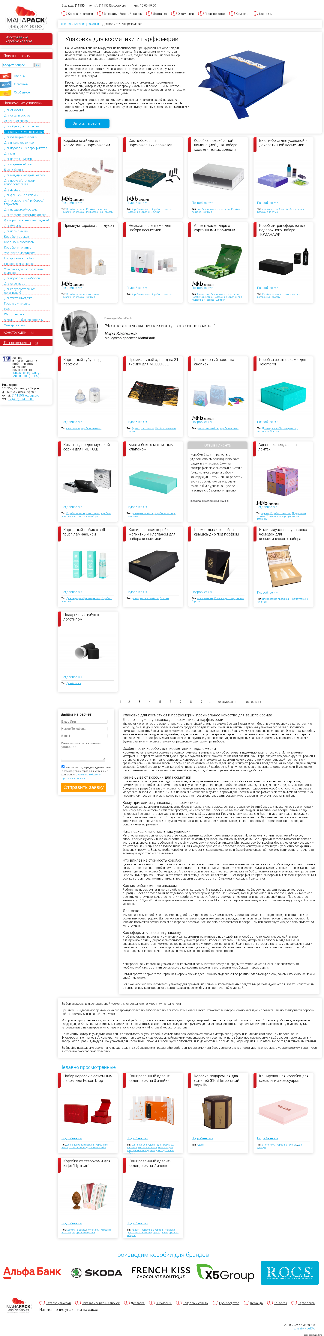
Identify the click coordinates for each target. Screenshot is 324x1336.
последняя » (252, 701)
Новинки (20, 76)
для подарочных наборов (99, 212)
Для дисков (12, 189)
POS (7, 309)
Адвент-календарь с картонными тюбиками (214, 227)
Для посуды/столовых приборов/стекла (19, 182)
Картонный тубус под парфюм (82, 361)
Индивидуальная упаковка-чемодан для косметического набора (283, 534)
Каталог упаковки (80, 14)
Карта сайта (306, 1303)
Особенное (22, 92)
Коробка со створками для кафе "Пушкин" (86, 1163)
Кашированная (205, 598)
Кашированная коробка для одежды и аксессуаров (284, 1078)
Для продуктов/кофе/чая (21, 209)
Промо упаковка (299, 598)
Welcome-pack (14, 314)
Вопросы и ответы (195, 1303)
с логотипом (223, 209)
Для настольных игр (18, 159)
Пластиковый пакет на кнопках (214, 361)
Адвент (201, 294)
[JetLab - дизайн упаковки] (69, 221)
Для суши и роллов (17, 115)
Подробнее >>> (72, 203)
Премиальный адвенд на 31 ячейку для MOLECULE (153, 361)
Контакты (265, 14)
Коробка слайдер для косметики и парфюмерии (86, 142)
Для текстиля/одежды (19, 298)
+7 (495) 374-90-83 (21, 399)
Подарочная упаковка (19, 264)
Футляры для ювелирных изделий (26, 220)
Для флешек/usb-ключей (21, 195)
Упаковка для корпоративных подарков (150, 1149)
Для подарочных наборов (22, 278)
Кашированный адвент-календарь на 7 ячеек (150, 1163)
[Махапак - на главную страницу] (26, 18)
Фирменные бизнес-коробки (24, 320)
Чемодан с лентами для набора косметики (150, 227)
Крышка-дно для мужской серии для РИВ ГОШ (86, 446)
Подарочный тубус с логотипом (81, 616)
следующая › (227, 701)
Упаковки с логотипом (19, 253)
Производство (215, 14)
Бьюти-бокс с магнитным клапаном (151, 446)
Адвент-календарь (16, 121)
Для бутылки (13, 226)
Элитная (155, 212)
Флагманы (21, 84)
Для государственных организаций (19, 290)
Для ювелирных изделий (21, 137)
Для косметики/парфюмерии (24, 132)
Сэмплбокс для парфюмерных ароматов (150, 142)
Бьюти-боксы (13, 170)
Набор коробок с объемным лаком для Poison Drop (88, 1078)
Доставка (160, 14)
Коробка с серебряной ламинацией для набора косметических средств (215, 144)
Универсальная (14, 325)
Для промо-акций (16, 231)
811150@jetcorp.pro (25, 395)
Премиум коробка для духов (88, 225)
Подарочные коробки (19, 258)
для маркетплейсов (273, 209)
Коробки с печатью (17, 247)
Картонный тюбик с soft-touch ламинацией (84, 531)
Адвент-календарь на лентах (277, 446)
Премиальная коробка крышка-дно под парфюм (216, 531)
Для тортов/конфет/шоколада (25, 215)
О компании (186, 14)
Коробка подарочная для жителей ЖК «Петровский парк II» (216, 1080)
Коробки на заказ (16, 236)
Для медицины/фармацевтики (24, 175)
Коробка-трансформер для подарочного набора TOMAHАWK (282, 229)
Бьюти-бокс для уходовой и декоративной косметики (283, 142)
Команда (242, 14)
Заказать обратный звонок (123, 14)
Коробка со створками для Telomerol (282, 361)
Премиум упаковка (17, 303)
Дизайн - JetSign (305, 1328)
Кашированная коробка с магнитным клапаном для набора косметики (152, 534)
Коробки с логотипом (19, 242)
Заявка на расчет (87, 123)
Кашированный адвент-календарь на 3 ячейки (150, 1078)
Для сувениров (14, 283)
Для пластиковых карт (19, 142)
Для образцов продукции (21, 126)
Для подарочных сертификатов (25, 148)
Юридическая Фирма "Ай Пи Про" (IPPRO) (26, 374)
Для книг (10, 153)
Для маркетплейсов (18, 164)
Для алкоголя (13, 110)
